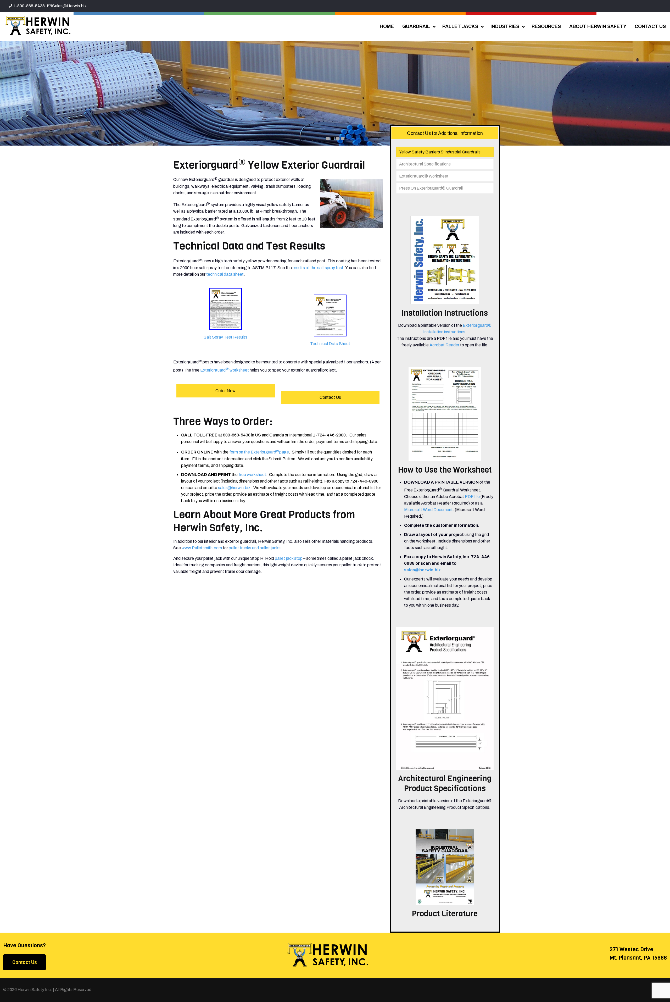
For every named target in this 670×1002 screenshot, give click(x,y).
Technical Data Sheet (330, 343)
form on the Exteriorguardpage (259, 452)
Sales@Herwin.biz (69, 6)
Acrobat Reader (444, 345)
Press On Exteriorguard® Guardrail (431, 188)
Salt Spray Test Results (225, 337)
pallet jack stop (289, 558)
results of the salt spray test (318, 267)
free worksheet (252, 474)
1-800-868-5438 (29, 6)
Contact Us (24, 962)
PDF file (472, 496)
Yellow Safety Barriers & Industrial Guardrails (440, 152)
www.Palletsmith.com (202, 548)
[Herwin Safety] (38, 26)
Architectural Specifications (425, 164)
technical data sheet (225, 274)
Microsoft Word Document (428, 509)
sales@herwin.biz (234, 487)
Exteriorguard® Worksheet (424, 176)
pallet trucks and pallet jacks (255, 548)
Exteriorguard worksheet (224, 370)
